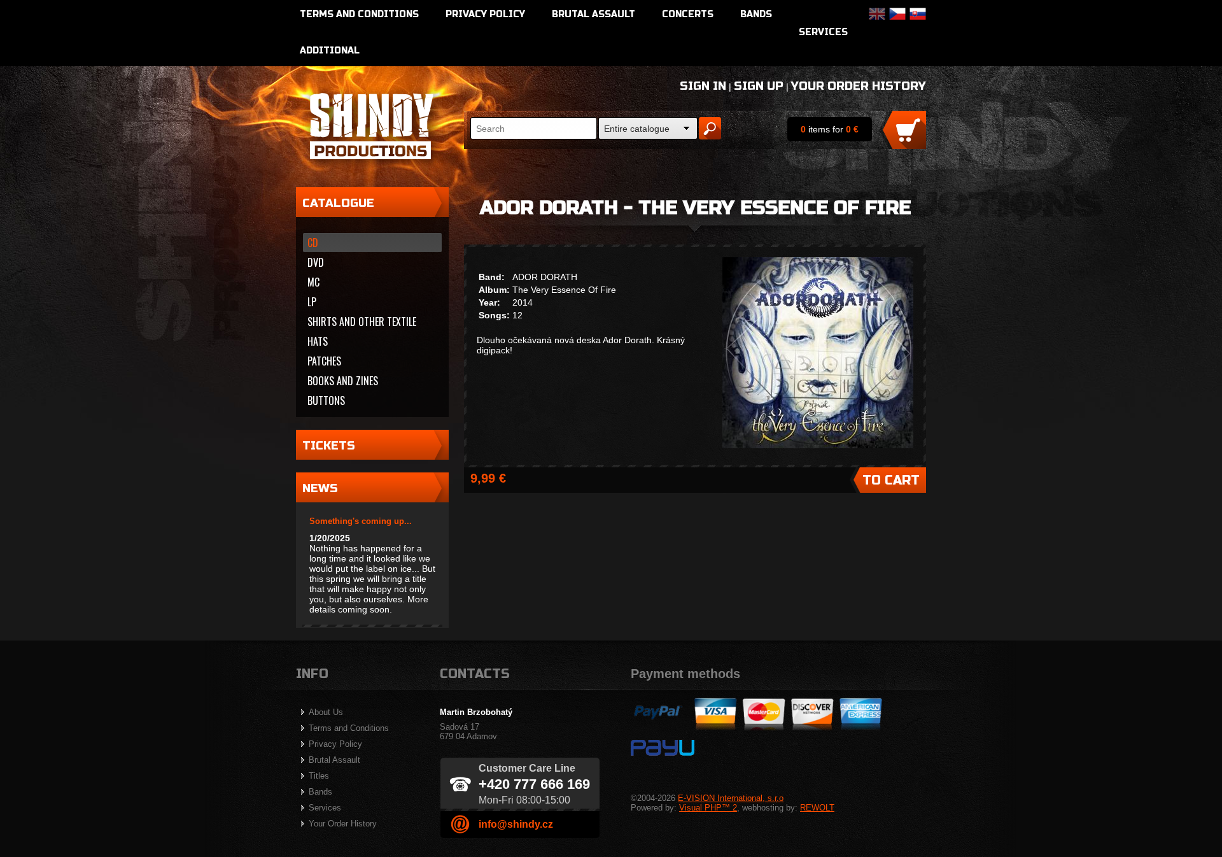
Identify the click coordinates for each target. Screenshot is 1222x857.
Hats (317, 341)
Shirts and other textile (361, 321)
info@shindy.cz (516, 824)
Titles (319, 776)
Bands (756, 14)
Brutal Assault (593, 14)
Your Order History (858, 86)
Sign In (703, 86)
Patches (324, 361)
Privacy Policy (485, 14)
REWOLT (817, 807)
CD (312, 242)
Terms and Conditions (359, 14)
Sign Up (758, 86)
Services (823, 32)
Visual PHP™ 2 (708, 807)
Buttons (326, 400)
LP (311, 301)
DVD (315, 262)
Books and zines (342, 380)
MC (313, 282)
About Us (326, 712)
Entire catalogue (637, 129)
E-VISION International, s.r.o (730, 798)
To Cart (891, 480)
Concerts (687, 14)
